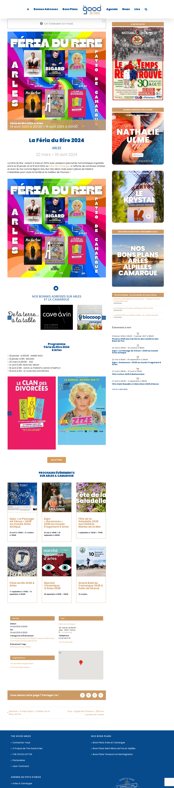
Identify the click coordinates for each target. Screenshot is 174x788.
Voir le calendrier (120, 389)
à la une (13, 638)
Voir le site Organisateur (20, 667)
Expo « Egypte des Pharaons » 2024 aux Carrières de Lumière (86, 713)
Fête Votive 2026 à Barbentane (128, 374)
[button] (137, 9)
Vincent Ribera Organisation (22, 663)
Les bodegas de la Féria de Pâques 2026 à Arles (133, 308)
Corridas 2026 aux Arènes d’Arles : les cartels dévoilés (136, 315)
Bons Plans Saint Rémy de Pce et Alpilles (114, 748)
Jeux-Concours (21, 766)
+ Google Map (66, 632)
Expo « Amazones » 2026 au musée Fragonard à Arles (56, 523)
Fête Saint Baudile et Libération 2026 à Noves (135, 384)
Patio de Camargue (59, 166)
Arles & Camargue (22, 783)
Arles (20, 638)
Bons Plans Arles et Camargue (109, 742)
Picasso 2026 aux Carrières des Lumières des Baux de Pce (135, 340)
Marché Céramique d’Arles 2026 (52, 585)
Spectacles (32, 641)
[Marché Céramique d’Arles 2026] (56, 561)
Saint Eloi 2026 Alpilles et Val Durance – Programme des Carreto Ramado (137, 300)
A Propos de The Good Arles (27, 748)
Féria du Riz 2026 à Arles (22, 584)
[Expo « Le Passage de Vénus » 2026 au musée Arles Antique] (22, 497)
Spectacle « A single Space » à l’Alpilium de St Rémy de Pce (29, 712)
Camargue (15, 641)
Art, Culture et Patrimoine (44, 638)
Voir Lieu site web (65, 642)
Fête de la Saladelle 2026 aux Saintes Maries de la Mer (89, 523)
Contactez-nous (21, 742)
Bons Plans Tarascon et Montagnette (113, 754)
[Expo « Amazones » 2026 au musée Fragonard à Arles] (56, 497)
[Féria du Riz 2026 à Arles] (22, 561)
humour (23, 641)
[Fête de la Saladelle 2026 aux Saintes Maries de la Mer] (91, 497)
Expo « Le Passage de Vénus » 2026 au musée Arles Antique (22, 523)
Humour (20, 647)
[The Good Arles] (34, 9)
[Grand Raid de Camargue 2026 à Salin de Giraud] (91, 561)
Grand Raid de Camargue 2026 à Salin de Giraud (90, 585)
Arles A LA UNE (27, 638)
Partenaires (19, 760)
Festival (13, 647)
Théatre (27, 647)
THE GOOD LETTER (22, 754)
